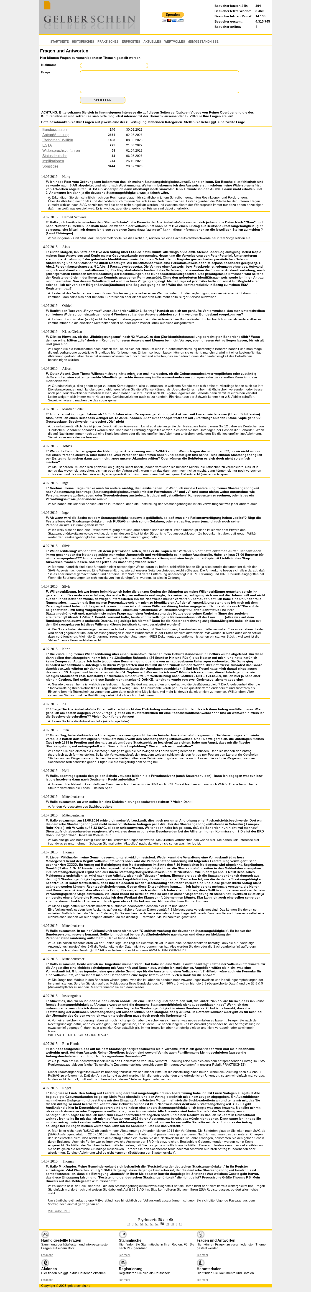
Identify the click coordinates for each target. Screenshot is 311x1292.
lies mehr (47, 1255)
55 (146, 1224)
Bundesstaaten (54, 130)
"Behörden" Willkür (57, 140)
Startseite (59, 41)
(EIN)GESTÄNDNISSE (203, 41)
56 (151, 1224)
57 (156, 1224)
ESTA (47, 145)
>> (180, 1224)
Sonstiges (50, 166)
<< (128, 1224)
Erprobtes (131, 41)
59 (167, 1224)
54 (141, 1224)
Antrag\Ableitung (55, 135)
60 (172, 1224)
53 (136, 1224)
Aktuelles (152, 41)
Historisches (83, 41)
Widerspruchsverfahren (61, 150)
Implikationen (53, 161)
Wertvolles (174, 41)
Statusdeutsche (54, 156)
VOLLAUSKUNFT (59, 1211)
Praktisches (108, 41)
